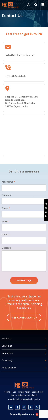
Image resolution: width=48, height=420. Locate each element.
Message (6, 247)
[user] (28, 5)
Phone (6, 208)
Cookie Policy (37, 392)
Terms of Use (10, 392)
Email (5, 221)
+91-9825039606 (15, 76)
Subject (6, 234)
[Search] (35, 5)
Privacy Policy (24, 392)
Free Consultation (24, 317)
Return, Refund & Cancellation (24, 395)
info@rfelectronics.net (20, 55)
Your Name (8, 181)
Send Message (24, 280)
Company (6, 195)
